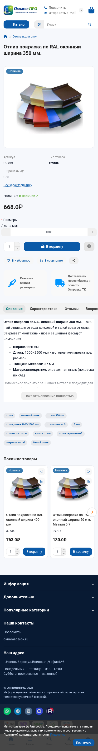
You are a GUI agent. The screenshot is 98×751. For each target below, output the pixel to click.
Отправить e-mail (62, 13)
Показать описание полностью (49, 396)
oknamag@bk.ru (16, 639)
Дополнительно (19, 597)
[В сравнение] (41, 481)
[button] (6, 512)
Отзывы (71, 309)
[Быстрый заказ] (89, 246)
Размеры (10, 220)
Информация (16, 584)
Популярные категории (26, 610)
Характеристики (44, 309)
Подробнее (57, 734)
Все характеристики (18, 185)
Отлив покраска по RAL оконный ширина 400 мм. (24, 519)
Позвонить (57, 7)
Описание (14, 309)
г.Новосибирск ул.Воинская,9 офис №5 (34, 662)
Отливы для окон (25, 36)
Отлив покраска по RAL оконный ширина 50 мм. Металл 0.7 (72, 519)
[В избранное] (41, 471)
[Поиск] (89, 24)
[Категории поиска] (39, 24)
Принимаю (83, 742)
